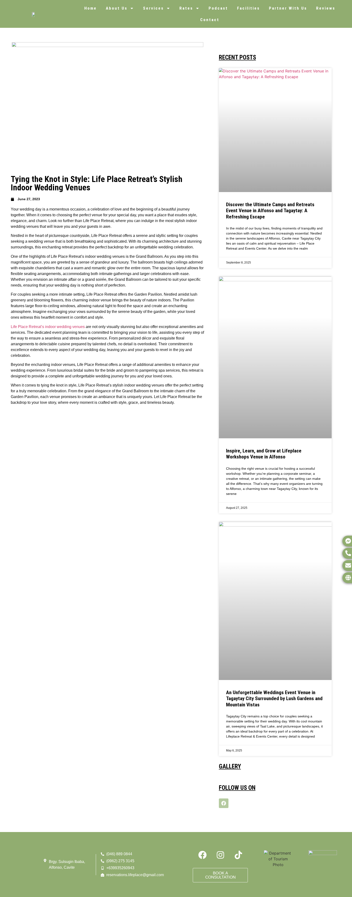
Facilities (248, 8)
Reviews (325, 8)
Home (90, 8)
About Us (116, 8)
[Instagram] (220, 854)
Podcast (218, 8)
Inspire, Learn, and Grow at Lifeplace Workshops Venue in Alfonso (263, 454)
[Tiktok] (238, 854)
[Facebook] (223, 803)
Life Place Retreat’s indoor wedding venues (48, 327)
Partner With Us (288, 8)
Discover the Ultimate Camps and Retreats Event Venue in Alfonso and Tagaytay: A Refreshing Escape (270, 210)
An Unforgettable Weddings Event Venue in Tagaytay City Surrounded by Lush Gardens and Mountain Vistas (274, 698)
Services (153, 8)
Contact (209, 19)
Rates (186, 8)
